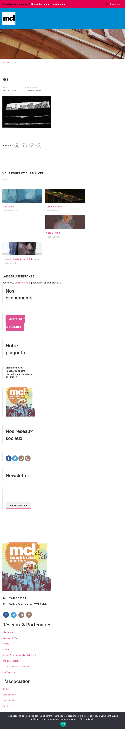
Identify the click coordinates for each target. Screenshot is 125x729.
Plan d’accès (58, 4)
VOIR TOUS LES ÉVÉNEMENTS (15, 323)
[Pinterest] (38, 145)
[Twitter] (31, 145)
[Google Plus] (24, 145)
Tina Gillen (8, 206)
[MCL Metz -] (8, 20)
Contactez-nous (40, 4)
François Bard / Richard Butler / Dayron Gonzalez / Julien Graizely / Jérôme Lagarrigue (22, 259)
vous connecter (23, 282)
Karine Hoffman (53, 206)
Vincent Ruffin (52, 233)
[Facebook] (16, 145)
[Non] (121, 720)
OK (63, 724)
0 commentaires (33, 91)
